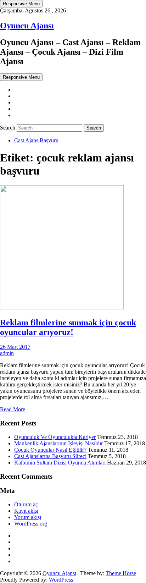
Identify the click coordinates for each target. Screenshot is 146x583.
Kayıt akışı (26, 511)
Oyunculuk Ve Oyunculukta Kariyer (55, 437)
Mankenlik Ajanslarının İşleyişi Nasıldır (58, 443)
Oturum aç (26, 504)
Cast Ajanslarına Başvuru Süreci (50, 456)
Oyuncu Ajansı (27, 25)
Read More (12, 409)
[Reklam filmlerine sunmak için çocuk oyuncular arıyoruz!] (62, 307)
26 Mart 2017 (15, 347)
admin (7, 353)
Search (8, 128)
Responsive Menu (21, 3)
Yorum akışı (27, 517)
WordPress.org (30, 524)
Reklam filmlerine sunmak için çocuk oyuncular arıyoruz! (68, 327)
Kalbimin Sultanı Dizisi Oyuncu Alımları (60, 463)
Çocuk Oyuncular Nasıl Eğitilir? (50, 450)
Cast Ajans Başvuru (36, 140)
